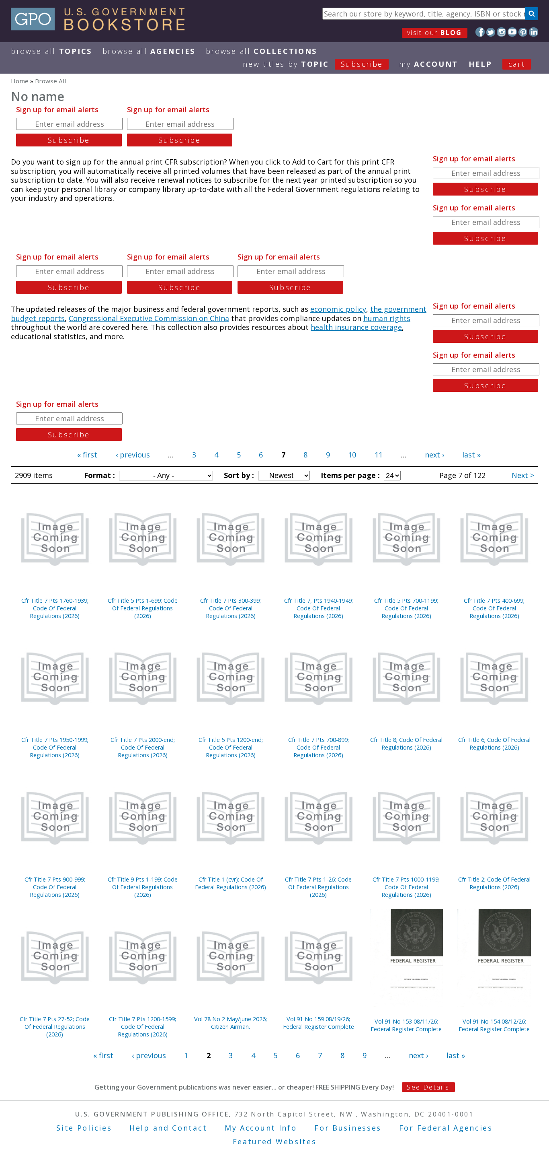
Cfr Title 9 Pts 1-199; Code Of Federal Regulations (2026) (143, 887)
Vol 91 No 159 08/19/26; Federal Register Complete (318, 1022)
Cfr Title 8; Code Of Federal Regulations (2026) (406, 743)
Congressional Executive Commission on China (149, 318)
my (428, 64)
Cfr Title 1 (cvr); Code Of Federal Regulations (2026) (230, 883)
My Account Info (261, 1128)
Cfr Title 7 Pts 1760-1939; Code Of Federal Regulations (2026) (54, 608)
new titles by (313, 64)
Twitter (491, 32)
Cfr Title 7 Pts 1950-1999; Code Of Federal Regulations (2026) (54, 747)
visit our (434, 32)
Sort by (238, 475)
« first (87, 454)
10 (352, 454)
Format (98, 475)
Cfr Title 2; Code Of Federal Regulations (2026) (494, 883)
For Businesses (347, 1128)
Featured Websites (275, 1141)
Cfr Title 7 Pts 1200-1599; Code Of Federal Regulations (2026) (142, 1026)
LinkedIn (533, 32)
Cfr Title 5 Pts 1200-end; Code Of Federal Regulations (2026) (231, 747)
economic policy (338, 309)
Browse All (51, 51)
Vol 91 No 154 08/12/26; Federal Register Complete (494, 1025)
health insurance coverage (356, 327)
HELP (480, 64)
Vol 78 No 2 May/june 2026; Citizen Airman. (230, 1022)
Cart (516, 64)
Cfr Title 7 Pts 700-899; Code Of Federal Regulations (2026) (318, 747)
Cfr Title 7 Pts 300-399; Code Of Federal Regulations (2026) (230, 608)
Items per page (349, 475)
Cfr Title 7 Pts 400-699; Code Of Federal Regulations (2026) (494, 608)
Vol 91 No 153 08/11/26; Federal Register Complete (406, 1025)
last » (471, 454)
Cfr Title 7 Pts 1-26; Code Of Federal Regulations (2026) (318, 887)
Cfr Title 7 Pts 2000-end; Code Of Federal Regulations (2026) (143, 747)
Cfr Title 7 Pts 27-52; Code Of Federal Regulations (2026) (55, 1026)
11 (379, 454)
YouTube (512, 32)
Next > (523, 475)
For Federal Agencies (446, 1128)
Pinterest (523, 32)
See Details (428, 1087)
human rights (386, 318)
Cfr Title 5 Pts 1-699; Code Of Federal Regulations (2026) (143, 608)
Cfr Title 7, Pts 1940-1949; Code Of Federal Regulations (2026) (318, 608)
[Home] (101, 28)
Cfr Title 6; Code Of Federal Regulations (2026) (494, 743)
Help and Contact (168, 1128)
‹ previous (133, 454)
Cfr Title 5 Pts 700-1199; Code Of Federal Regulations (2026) (406, 608)
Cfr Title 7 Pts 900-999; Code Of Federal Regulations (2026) (55, 887)
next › (434, 454)
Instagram (501, 32)
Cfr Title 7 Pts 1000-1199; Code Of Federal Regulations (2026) (406, 887)
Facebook (480, 32)
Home (20, 81)
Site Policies (84, 1128)
